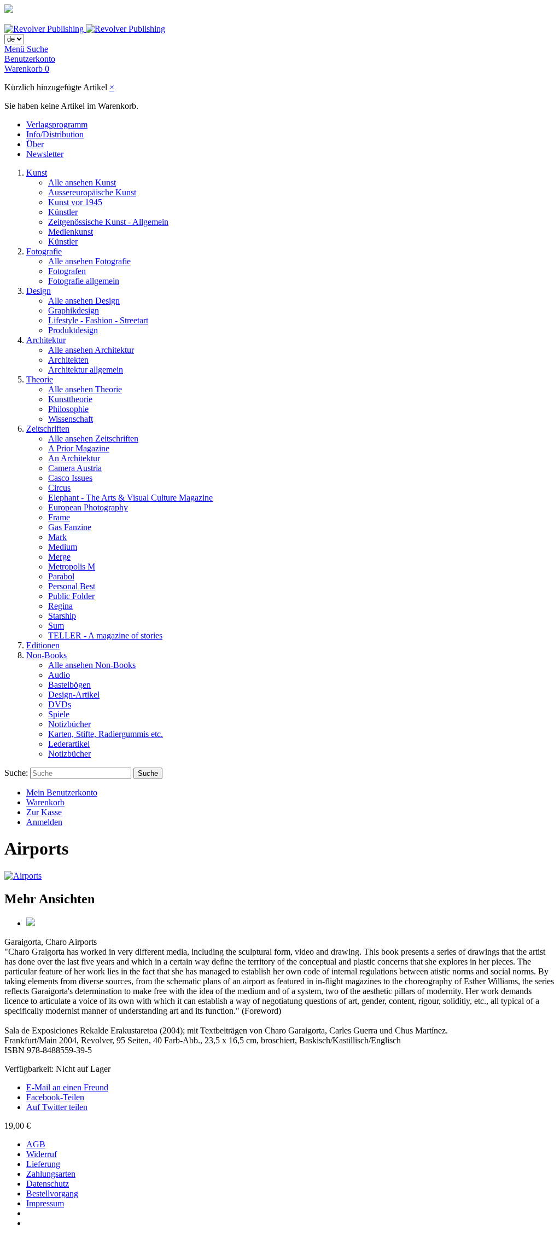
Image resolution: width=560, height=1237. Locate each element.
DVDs (59, 704)
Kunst (36, 172)
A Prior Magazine (78, 448)
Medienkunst (70, 231)
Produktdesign (73, 330)
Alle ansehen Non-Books (92, 665)
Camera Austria (75, 468)
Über (35, 144)
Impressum (45, 1203)
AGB (35, 1144)
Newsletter (44, 154)
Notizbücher (69, 724)
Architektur (46, 340)
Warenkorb (45, 802)
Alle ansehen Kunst (82, 182)
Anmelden (44, 822)
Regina (60, 606)
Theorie (39, 379)
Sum (56, 625)
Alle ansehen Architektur (91, 350)
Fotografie (44, 251)
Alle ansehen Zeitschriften (93, 438)
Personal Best (71, 586)
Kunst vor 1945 (75, 202)
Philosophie (68, 409)
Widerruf (41, 1154)
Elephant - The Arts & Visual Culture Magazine (130, 497)
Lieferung (43, 1164)
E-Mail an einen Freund (67, 1087)
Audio (59, 675)
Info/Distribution (55, 134)
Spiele (58, 714)
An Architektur (74, 458)
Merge (59, 556)
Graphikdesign (73, 310)
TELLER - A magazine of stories (105, 635)
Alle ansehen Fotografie (89, 261)
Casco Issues (70, 478)
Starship (62, 615)
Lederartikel (69, 743)
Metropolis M (71, 566)
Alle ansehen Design (84, 300)
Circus (59, 487)
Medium (62, 546)
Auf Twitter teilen (57, 1107)
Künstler (63, 212)
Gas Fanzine (69, 527)
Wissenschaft (70, 418)
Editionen (43, 645)
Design (38, 290)
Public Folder (71, 596)
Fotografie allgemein (83, 281)
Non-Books (46, 655)
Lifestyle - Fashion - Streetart (98, 320)
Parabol (61, 576)
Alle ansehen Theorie (85, 389)
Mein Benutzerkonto (61, 792)
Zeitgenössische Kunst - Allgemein (108, 222)
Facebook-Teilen (55, 1097)
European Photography (88, 507)
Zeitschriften (47, 428)
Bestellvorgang (52, 1193)
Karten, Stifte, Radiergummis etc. (105, 734)
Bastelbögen (69, 684)
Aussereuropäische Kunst (92, 192)
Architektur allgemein (85, 369)
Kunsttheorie (70, 399)
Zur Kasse (44, 812)
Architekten (68, 359)
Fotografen (67, 271)
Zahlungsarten (50, 1173)
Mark (57, 537)
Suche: (16, 772)
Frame (59, 517)
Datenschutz (47, 1183)
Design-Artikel (74, 694)
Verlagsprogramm (57, 124)
